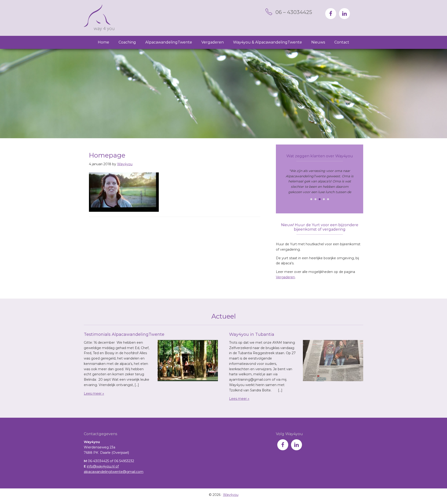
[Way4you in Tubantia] (333, 361)
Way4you (99, 18)
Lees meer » (94, 393)
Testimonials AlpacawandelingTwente (124, 334)
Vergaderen (285, 277)
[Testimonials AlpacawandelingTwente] (188, 361)
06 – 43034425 (293, 12)
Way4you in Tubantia (251, 334)
